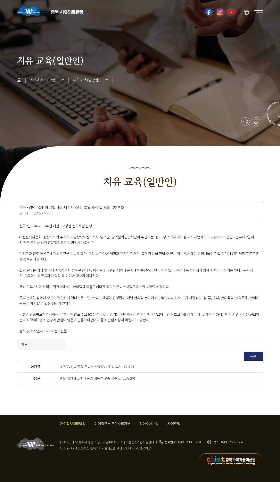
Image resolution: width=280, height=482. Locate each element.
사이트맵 (173, 423)
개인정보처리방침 (72, 423)
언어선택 (246, 12)
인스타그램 (220, 12)
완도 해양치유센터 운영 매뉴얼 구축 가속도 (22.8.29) (97, 378)
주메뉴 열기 (258, 12)
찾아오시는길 (148, 423)
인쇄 (256, 121)
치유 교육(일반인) (86, 79)
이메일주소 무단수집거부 (112, 423)
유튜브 (231, 12)
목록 (253, 356)
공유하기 (245, 121)
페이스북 (208, 12)
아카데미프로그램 (42, 79)
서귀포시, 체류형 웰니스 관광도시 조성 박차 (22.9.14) (98, 367)
